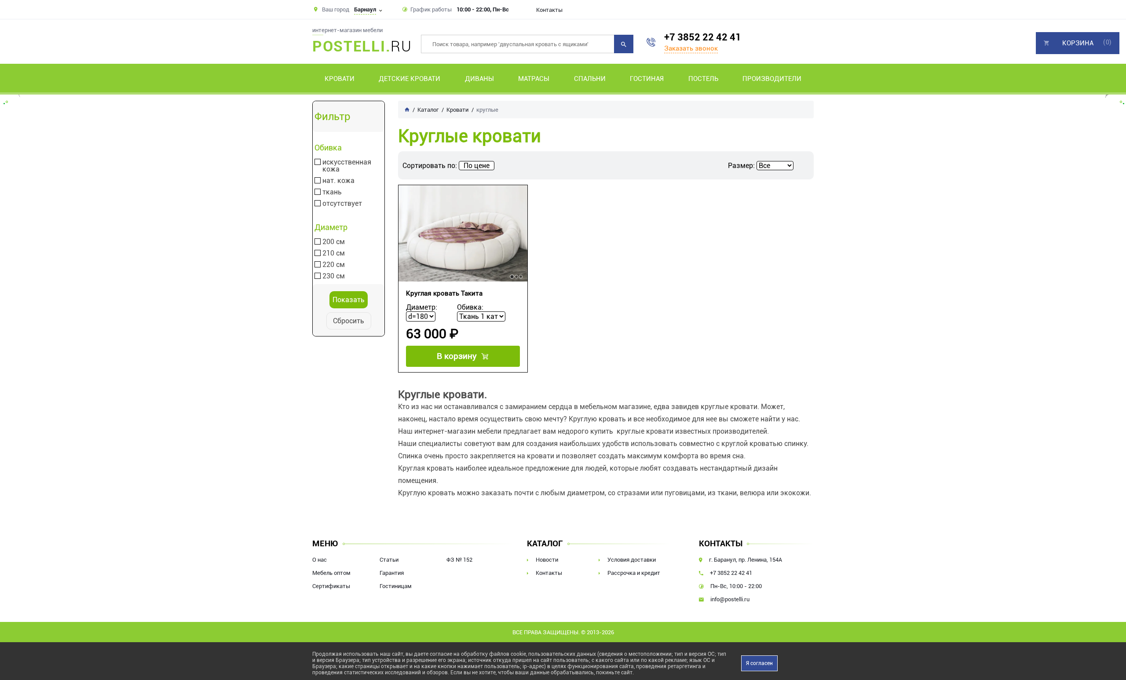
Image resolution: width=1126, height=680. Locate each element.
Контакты (549, 10)
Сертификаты (331, 586)
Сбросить (348, 321)
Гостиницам (396, 586)
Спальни (590, 79)
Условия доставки (631, 559)
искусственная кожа (346, 166)
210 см (333, 253)
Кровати (340, 79)
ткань (332, 192)
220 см (333, 264)
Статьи (389, 559)
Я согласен (759, 663)
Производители (771, 79)
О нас (319, 559)
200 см (333, 241)
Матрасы (533, 79)
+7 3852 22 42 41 (702, 37)
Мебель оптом (331, 573)
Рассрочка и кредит (633, 573)
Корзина (1077, 43)
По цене (477, 165)
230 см (333, 276)
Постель (703, 79)
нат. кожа (338, 180)
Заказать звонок (691, 48)
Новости (547, 559)
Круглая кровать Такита (444, 293)
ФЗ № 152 (459, 559)
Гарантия (392, 573)
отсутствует (342, 203)
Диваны (479, 79)
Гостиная (647, 79)
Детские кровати (409, 79)
